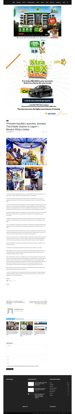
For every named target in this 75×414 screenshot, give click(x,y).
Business (19, 2)
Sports (37, 2)
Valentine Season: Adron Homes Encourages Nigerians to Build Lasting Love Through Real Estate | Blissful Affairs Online (38, 302)
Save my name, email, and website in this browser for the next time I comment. (23, 365)
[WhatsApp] (15, 134)
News (14, 2)
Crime (47, 2)
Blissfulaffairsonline (10, 131)
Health (42, 2)
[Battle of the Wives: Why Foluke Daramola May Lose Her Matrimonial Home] (31, 384)
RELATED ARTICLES (10, 318)
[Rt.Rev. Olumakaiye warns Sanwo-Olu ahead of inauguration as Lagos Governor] (31, 396)
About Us (52, 2)
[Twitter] (10, 134)
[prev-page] (7, 338)
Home (64, 2)
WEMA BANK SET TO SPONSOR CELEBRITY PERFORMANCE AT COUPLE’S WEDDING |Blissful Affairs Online (15, 302)
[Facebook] (7, 134)
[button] (67, 2)
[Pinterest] (13, 134)
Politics (24, 2)
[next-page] (9, 338)
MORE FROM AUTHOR (20, 318)
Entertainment (31, 2)
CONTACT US (58, 2)
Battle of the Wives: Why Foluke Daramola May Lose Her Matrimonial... (41, 383)
